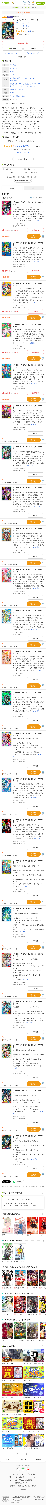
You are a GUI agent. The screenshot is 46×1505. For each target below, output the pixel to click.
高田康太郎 (25, 23)
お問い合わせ (32, 1474)
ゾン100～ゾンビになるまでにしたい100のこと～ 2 (28, 244)
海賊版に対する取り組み (23, 1486)
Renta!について (14, 1474)
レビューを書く (23, 34)
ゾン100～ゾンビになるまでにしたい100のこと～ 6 (28, 406)
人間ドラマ (20, 78)
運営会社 (34, 1486)
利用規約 (21, 1480)
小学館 (12, 71)
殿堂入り (13, 86)
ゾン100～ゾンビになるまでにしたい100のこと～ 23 (28, 1137)
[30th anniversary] (12, 3)
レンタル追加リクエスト (12, 53)
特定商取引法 (18, 1483)
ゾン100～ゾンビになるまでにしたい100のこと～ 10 (28, 570)
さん (23, 146)
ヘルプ (21, 1474)
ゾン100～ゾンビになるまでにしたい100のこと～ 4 (28, 325)
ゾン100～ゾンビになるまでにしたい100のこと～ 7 (28, 447)
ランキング (23, 1460)
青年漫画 (26, 26)
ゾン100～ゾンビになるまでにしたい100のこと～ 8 (28, 488)
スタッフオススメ (31, 86)
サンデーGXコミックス (17, 96)
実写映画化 (13, 84)
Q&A (26, 1474)
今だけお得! (20, 86)
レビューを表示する (23, 152)
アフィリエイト (13, 1480)
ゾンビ (40, 78)
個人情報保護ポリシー (31, 1480)
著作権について (27, 1483)
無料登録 (41, 3)
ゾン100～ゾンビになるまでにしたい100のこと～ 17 (28, 862)
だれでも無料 (36, 84)
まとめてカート (38, 197)
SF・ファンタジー (31, 78)
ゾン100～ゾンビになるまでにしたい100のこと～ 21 (28, 1046)
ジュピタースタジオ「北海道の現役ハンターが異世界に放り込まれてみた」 (20, 1340)
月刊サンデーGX (15, 93)
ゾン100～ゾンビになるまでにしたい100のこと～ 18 (28, 909)
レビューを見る (22, 159)
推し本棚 (13, 49)
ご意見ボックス (23, 1477)
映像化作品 (13, 80)
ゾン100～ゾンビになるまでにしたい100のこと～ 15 (28, 780)
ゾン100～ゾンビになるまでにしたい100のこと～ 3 (28, 284)
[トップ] (6, 3)
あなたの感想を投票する (22, 181)
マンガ (12, 75)
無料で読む (35, 230)
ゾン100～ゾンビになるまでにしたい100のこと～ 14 (28, 734)
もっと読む (35, 221)
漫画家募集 (12, 1486)
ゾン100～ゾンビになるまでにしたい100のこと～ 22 (28, 1091)
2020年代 (20, 89)
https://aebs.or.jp (15, 1502)
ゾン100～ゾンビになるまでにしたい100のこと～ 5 (28, 366)
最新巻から (11, 198)
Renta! (4, 1187)
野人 (3, 1340)
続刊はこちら (22, 57)
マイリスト (34, 49)
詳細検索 (38, 1460)
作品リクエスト (13, 1477)
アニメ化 (21, 84)
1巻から (4, 198)
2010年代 (13, 89)
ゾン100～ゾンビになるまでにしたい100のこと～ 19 (28, 955)
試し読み (35, 433)
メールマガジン (33, 1477)
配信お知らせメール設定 (34, 53)
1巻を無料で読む (23, 43)
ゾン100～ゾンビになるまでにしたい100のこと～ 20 (28, 1003)
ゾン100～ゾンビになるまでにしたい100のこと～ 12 (28, 652)
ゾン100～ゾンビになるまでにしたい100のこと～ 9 (28, 529)
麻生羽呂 (18, 23)
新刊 (7, 1460)
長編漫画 (28, 84)
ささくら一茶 (30, 1340)
